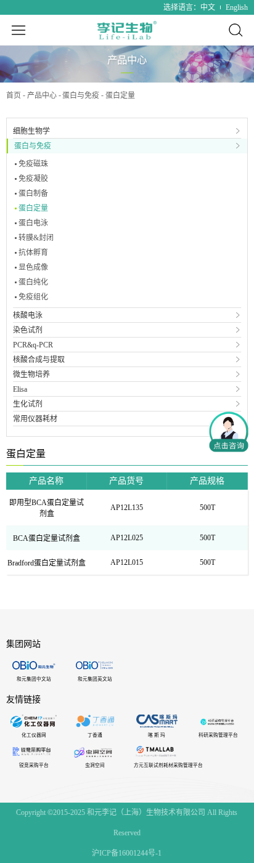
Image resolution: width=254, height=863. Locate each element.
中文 (207, 7)
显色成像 (33, 267)
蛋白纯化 (33, 282)
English (237, 7)
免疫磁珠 (33, 164)
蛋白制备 (33, 193)
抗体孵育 (33, 252)
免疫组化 (33, 297)
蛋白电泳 (33, 223)
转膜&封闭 (36, 237)
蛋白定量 (33, 208)
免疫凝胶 (33, 178)
